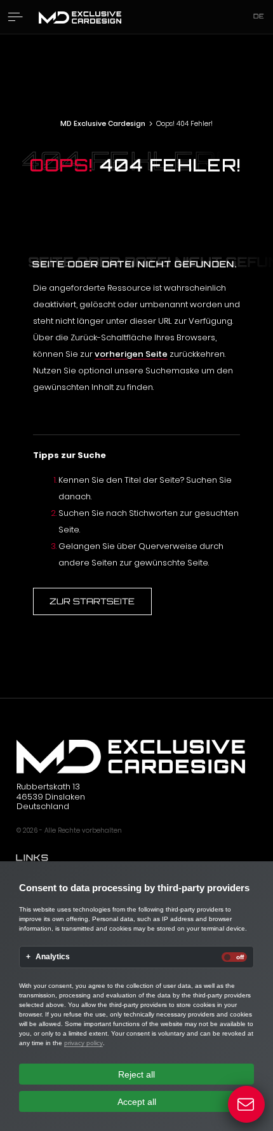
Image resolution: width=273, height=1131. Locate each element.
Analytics (53, 957)
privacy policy (83, 1042)
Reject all (136, 1074)
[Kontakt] (246, 1104)
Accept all (136, 1102)
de (259, 16)
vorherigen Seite (131, 354)
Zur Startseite (92, 601)
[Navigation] (15, 17)
